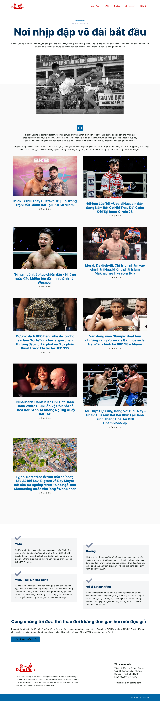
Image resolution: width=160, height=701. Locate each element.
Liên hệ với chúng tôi (25, 639)
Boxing (117, 6)
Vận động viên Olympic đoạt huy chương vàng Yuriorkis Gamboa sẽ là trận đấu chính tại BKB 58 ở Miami (115, 340)
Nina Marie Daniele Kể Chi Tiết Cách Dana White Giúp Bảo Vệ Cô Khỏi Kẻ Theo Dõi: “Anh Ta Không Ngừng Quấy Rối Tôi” (45, 408)
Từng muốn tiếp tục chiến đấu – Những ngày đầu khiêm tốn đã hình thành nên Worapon (45, 278)
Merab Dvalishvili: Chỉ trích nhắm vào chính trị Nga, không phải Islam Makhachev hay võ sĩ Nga (115, 269)
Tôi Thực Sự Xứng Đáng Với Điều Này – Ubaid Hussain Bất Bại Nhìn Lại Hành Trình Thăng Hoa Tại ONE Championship (115, 417)
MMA (107, 6)
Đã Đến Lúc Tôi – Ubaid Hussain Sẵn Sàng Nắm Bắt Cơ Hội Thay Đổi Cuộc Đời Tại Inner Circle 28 (115, 208)
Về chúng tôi (130, 6)
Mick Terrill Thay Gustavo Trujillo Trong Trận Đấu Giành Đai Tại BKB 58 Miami (45, 203)
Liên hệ (143, 6)
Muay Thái (95, 6)
